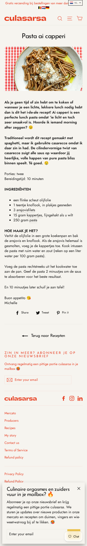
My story (10, 435)
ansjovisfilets (26, 210)
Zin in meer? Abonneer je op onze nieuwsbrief (40, 354)
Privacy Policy (14, 473)
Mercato (10, 413)
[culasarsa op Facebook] (63, 398)
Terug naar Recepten (47, 336)
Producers (11, 420)
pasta (33, 220)
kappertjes (34, 215)
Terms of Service (16, 450)
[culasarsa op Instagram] (71, 398)
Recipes (9, 427)
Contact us (11, 442)
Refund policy (13, 457)
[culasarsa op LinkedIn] (80, 398)
